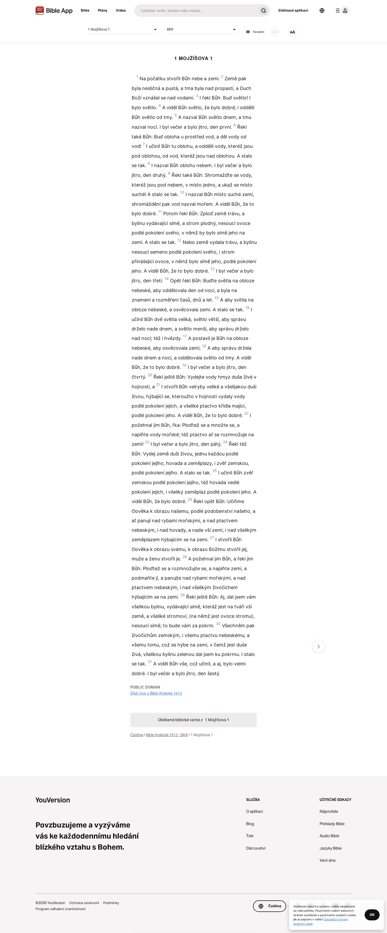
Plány (102, 10)
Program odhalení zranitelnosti (61, 909)
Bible (85, 10)
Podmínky (111, 903)
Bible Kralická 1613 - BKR (167, 735)
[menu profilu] (341, 10)
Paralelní (258, 32)
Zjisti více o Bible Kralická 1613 (156, 693)
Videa (121, 10)
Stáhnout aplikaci (293, 10)
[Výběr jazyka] (322, 10)
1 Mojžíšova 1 (99, 29)
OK (372, 914)
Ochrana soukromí (84, 903)
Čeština (136, 735)
